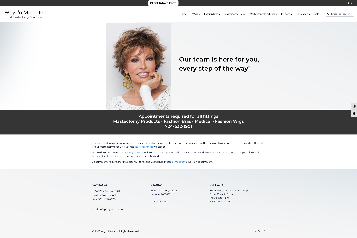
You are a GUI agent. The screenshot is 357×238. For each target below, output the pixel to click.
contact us (178, 162)
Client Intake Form (163, 3)
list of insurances (144, 147)
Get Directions (159, 201)
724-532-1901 (111, 191)
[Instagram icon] (351, 3)
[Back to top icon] (263, 230)
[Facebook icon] (349, 3)
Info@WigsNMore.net (111, 209)
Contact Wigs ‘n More (131, 152)
